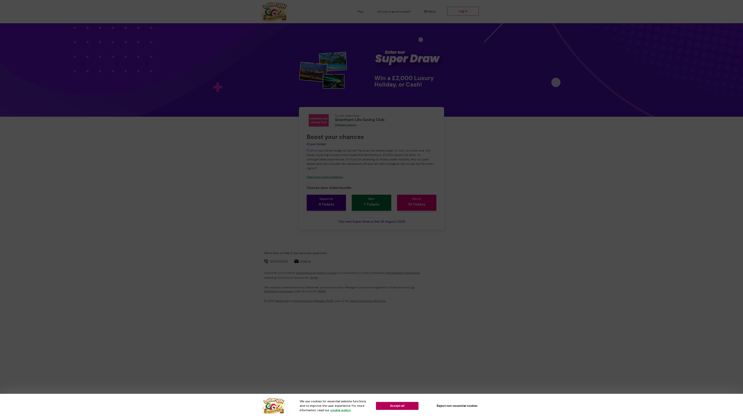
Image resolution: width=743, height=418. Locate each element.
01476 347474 (279, 261)
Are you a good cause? (394, 11)
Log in (463, 11)
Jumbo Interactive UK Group (368, 301)
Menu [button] (432, 11)
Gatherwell (281, 301)
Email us (305, 261)
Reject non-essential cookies (457, 406)
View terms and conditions (325, 177)
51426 (314, 277)
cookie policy (340, 410)
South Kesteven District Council (316, 273)
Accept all (397, 406)
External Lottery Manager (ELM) (313, 301)
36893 (322, 291)
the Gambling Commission (403, 273)
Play (361, 11)
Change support (346, 125)
